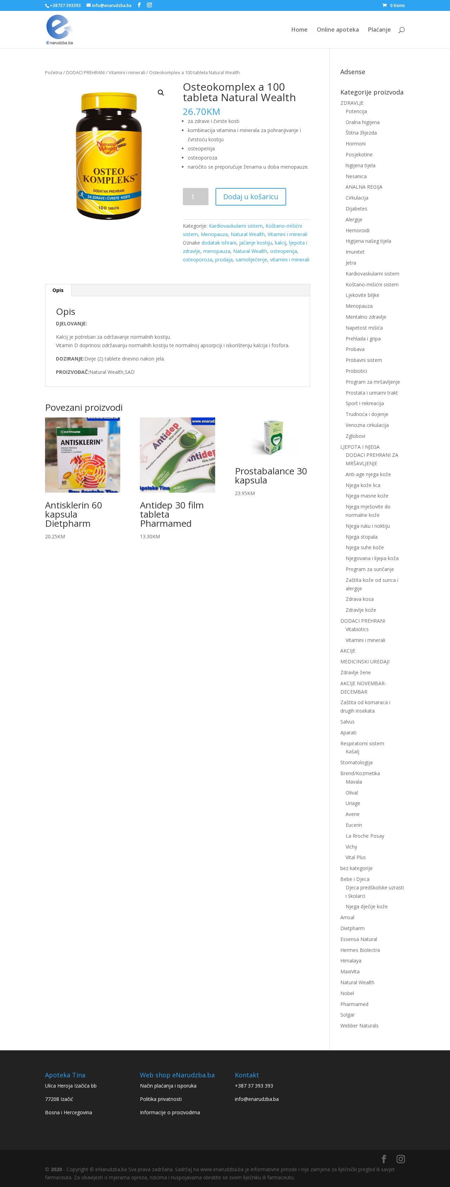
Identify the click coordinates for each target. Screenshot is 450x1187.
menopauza (216, 251)
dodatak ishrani (218, 242)
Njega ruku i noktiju (368, 526)
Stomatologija (356, 762)
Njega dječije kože (367, 906)
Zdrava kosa (360, 599)
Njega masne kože (367, 495)
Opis (58, 290)
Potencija (356, 111)
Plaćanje (379, 30)
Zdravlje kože (361, 610)
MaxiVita (350, 971)
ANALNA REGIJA (364, 186)
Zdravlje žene (355, 672)
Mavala (354, 781)
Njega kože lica (363, 485)
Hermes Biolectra (360, 950)
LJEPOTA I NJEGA (360, 446)
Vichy (351, 846)
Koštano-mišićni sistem (372, 284)
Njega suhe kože (365, 547)
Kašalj (352, 751)
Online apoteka (338, 30)
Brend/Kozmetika (360, 773)
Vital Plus (356, 857)
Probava (355, 349)
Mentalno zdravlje (366, 316)
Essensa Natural (358, 939)
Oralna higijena (363, 122)
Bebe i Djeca (354, 879)
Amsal (347, 917)
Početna (53, 72)
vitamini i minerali (289, 259)
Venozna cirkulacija (367, 425)
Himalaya (350, 960)
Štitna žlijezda (361, 132)
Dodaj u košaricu (250, 196)
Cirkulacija (357, 197)
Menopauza (214, 234)
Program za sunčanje (370, 569)
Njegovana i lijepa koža (372, 558)
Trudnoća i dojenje (367, 414)
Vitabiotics (357, 629)
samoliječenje (251, 259)
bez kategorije (356, 868)
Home (299, 30)
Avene (353, 814)
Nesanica (356, 176)
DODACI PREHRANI (85, 72)
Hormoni (356, 143)
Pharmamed (354, 1004)
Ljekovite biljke (362, 295)
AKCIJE (347, 650)
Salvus (347, 721)
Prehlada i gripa (363, 338)
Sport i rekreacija (365, 403)
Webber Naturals (359, 1025)
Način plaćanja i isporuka (168, 1085)
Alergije (354, 219)
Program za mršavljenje (373, 381)
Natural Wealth (248, 234)
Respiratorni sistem (362, 743)
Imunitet (355, 251)
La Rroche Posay (365, 835)
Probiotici (356, 371)
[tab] (58, 290)
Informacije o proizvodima (170, 1112)
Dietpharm (352, 928)
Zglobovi (355, 436)
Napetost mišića (364, 327)
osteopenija (283, 251)
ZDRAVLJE (352, 102)
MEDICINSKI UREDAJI (365, 661)
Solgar (347, 1014)
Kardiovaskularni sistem (236, 225)
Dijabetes (356, 208)
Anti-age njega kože (368, 474)
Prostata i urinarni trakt (372, 392)
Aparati (348, 732)
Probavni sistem (364, 360)
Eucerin (354, 825)
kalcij (280, 242)
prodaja (224, 259)
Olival (352, 792)
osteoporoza (197, 259)
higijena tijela (360, 165)
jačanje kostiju (255, 242)
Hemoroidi (357, 230)
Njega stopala (362, 536)
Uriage (353, 803)
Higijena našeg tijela (368, 241)
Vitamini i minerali (127, 72)
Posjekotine (359, 154)
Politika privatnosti (161, 1099)
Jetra (351, 262)
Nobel (347, 993)
